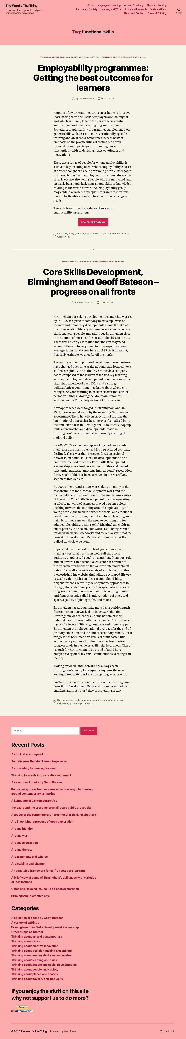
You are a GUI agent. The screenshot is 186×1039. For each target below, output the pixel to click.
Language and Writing (109, 5)
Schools (96, 233)
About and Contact (134, 13)
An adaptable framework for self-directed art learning (48, 870)
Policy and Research (136, 9)
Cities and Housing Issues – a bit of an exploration (45, 889)
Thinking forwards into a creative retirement (41, 775)
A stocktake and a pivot (27, 754)
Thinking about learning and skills (123, 57)
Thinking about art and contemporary (36, 936)
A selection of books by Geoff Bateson (37, 782)
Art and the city (21, 849)
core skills (62, 233)
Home (90, 5)
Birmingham (63, 700)
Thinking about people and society (34, 969)
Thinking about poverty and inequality (37, 979)
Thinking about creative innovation (34, 946)
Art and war (19, 835)
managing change (115, 700)
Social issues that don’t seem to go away (39, 761)
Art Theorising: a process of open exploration (42, 821)
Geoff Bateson (86, 98)
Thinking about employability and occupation (69, 57)
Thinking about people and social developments (44, 964)
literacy (101, 700)
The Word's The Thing (21, 5)
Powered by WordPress (63, 1031)
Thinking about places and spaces (34, 974)
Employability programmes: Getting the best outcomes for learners (93, 78)
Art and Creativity (134, 5)
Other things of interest (27, 932)
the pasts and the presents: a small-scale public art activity (51, 807)
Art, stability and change (28, 863)
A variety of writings (25, 922)
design (71, 233)
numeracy (88, 703)
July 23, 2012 (107, 302)
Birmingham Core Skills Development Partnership (93, 261)
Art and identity (22, 828)
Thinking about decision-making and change (41, 950)
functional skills (83, 233)
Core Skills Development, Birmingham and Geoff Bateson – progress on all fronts (93, 282)
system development (112, 233)
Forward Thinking (157, 13)
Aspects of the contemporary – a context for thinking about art (53, 814)
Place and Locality (157, 5)
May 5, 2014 (107, 98)
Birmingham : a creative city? (31, 896)
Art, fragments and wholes (29, 856)
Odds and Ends (158, 9)
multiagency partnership (69, 703)
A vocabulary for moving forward (33, 768)
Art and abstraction (24, 842)
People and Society (86, 9)
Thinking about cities (25, 941)
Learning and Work (111, 9)
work (67, 236)
